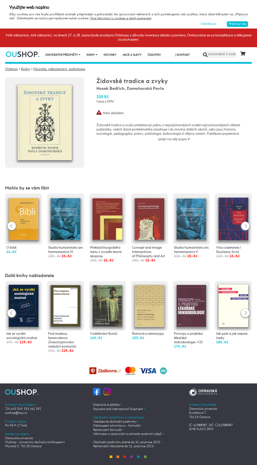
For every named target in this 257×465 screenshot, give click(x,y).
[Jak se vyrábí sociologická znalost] (23, 305)
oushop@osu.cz (16, 413)
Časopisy (154, 54)
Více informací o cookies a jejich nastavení (120, 18)
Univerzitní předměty (62, 54)
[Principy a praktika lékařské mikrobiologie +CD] (191, 305)
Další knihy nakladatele (29, 276)
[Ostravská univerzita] (203, 391)
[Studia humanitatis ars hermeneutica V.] (191, 217)
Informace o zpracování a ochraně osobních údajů (128, 434)
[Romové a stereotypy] (149, 305)
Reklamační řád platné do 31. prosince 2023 (124, 446)
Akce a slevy (132, 54)
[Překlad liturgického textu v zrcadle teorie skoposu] (107, 217)
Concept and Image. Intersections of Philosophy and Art (148, 252)
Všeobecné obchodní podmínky (116, 421)
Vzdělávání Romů (103, 334)
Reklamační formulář (108, 430)
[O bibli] (23, 218)
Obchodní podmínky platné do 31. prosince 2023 (127, 442)
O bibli (11, 247)
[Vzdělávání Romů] (107, 305)
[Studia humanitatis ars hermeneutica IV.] (65, 218)
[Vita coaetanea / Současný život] (233, 218)
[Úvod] (23, 54)
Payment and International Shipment (119, 409)
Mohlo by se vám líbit (27, 188)
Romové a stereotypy (148, 334)
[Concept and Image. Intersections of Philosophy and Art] (149, 217)
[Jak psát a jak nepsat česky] (233, 305)
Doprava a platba (107, 405)
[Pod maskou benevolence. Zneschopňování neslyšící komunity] (65, 305)
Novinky (110, 54)
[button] (245, 226)
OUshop (11, 69)
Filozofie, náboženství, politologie (59, 69)
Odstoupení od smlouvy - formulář (118, 425)
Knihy (91, 54)
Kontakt (182, 54)
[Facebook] (96, 391)
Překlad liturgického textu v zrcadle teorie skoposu (105, 252)
